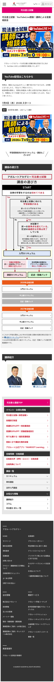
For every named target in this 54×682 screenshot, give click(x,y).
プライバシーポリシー (36, 541)
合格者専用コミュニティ (11, 573)
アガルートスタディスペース (38, 632)
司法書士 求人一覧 (13, 508)
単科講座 (10, 482)
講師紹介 (10, 499)
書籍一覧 (31, 637)
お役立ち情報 (12, 493)
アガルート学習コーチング (37, 602)
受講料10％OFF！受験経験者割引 (20, 431)
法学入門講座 (11, 487)
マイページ (7, 541)
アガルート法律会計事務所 (12, 655)
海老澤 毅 (16, 386)
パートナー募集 (8, 617)
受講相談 (6, 556)
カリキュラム (11, 476)
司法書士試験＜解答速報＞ (17, 415)
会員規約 (31, 536)
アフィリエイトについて (36, 551)
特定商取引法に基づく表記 (37, 546)
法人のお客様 (7, 611)
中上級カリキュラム (27, 322)
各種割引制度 (11, 420)
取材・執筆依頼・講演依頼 (12, 621)
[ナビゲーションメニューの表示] (4, 4)
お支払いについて (34, 571)
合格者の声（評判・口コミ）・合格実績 (22, 458)
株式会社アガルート (10, 602)
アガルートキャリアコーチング (39, 619)
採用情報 (6, 607)
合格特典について (13, 464)
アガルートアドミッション (37, 614)
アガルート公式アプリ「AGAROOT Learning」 (25, 447)
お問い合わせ (7, 561)
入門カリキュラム (26, 289)
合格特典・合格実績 (15, 453)
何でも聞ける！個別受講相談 (18, 436)
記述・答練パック (26, 328)
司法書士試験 (27, 10)
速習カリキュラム (12, 337)
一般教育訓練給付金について (38, 576)
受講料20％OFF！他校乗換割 (18, 425)
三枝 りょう (40, 386)
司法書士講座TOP (15, 402)
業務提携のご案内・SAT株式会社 (14, 626)
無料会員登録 (7, 546)
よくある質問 (7, 578)
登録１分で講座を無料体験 (17, 442)
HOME (5, 536)
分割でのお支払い (9, 583)
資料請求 (6, 551)
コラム (9, 503)
